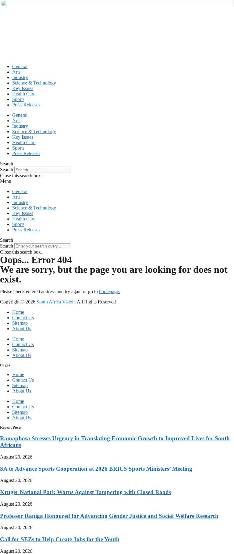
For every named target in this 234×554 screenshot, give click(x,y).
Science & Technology (34, 82)
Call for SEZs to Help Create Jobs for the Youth (59, 539)
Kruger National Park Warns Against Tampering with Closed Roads (85, 492)
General (19, 66)
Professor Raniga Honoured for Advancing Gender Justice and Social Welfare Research (109, 516)
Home (18, 312)
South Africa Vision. (56, 301)
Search (6, 169)
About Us (21, 328)
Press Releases (26, 104)
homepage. (109, 291)
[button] (117, 164)
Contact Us (23, 317)
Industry (20, 77)
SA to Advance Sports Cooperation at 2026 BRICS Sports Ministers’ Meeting (96, 469)
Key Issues (22, 88)
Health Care (23, 93)
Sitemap (20, 323)
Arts (16, 71)
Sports (18, 99)
